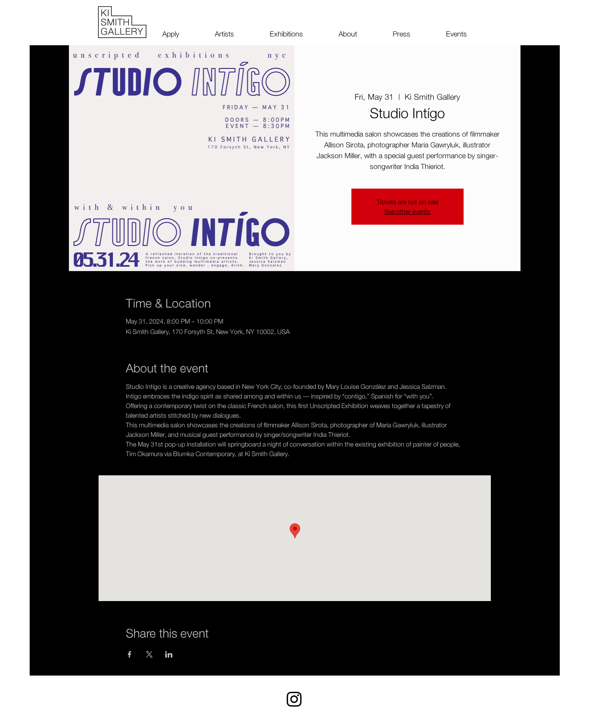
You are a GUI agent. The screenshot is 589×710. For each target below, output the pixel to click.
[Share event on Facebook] (129, 654)
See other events (407, 211)
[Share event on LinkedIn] (169, 654)
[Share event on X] (149, 654)
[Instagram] (294, 699)
